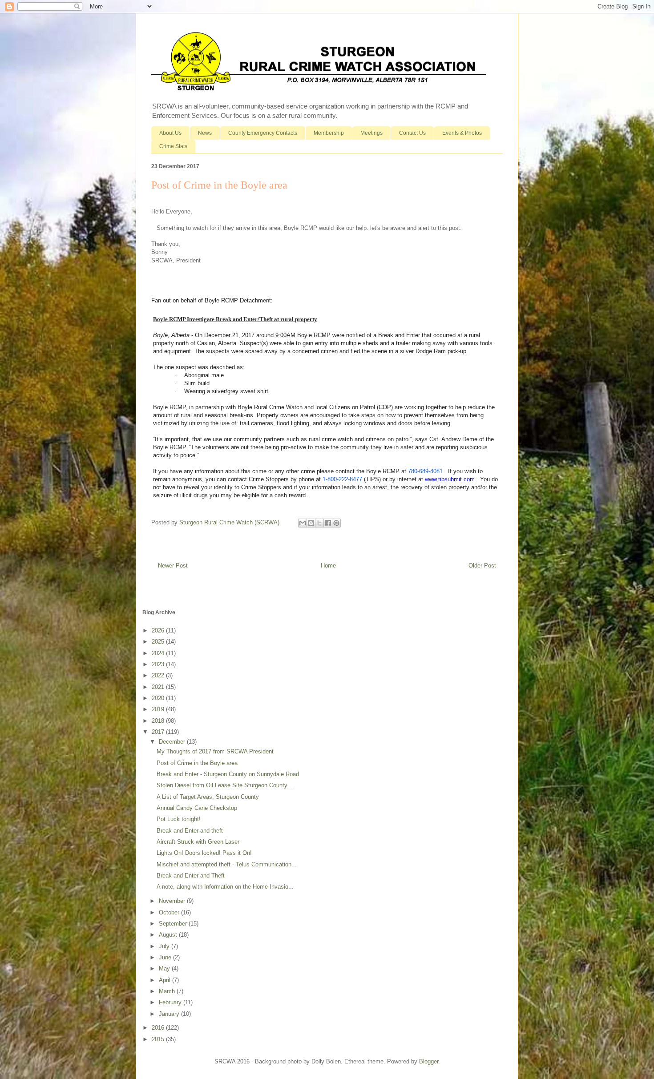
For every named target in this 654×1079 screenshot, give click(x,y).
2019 (159, 709)
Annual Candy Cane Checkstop (197, 808)
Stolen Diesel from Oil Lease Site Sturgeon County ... (226, 785)
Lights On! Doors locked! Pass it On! (204, 853)
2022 (159, 675)
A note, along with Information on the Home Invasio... (225, 886)
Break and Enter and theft (190, 830)
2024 (159, 653)
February (171, 1002)
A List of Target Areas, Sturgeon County (208, 796)
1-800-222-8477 (342, 479)
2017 (159, 732)
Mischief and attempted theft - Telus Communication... (227, 864)
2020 (159, 698)
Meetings (371, 133)
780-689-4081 (425, 471)
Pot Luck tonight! (179, 819)
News (205, 133)
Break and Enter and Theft (191, 875)
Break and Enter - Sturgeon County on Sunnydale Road (228, 774)
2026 (159, 630)
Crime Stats (173, 146)
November (173, 901)
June (166, 957)
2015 (159, 1039)
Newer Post (173, 565)
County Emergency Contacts (262, 133)
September (174, 923)
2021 (159, 687)
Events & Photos (462, 133)
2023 (159, 664)
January (170, 1014)
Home (328, 565)
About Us (170, 133)
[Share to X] (319, 523)
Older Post (482, 565)
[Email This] (302, 523)
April (165, 980)
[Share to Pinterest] (336, 523)
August (169, 934)
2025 (159, 641)
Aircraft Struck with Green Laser (198, 841)
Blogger (428, 1061)
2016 (159, 1027)
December (173, 741)
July (165, 946)
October (170, 912)
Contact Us (412, 133)
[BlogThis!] (311, 523)
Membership (329, 133)
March (168, 991)
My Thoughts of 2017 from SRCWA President (215, 751)
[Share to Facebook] (327, 523)
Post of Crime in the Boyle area (197, 763)
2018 (159, 720)
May (165, 968)
